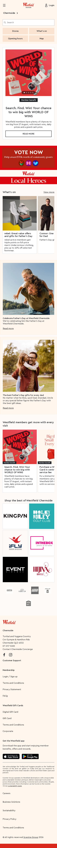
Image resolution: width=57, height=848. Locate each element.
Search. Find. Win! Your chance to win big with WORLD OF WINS (17, 470)
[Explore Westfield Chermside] (28, 5)
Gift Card (7, 718)
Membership (9, 670)
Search (10, 22)
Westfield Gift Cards (13, 705)
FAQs (5, 696)
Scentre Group (30, 837)
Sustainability (9, 810)
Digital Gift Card (10, 712)
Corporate (8, 731)
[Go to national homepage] (9, 621)
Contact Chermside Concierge (18, 649)
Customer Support (12, 660)
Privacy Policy (9, 819)
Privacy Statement (12, 689)
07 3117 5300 (9, 646)
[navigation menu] (6, 5)
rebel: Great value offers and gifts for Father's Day (18, 234)
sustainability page (15, 786)
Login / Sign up (10, 677)
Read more (28, 134)
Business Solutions (11, 802)
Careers (6, 793)
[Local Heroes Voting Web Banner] (28, 165)
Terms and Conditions (13, 683)
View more (48, 192)
